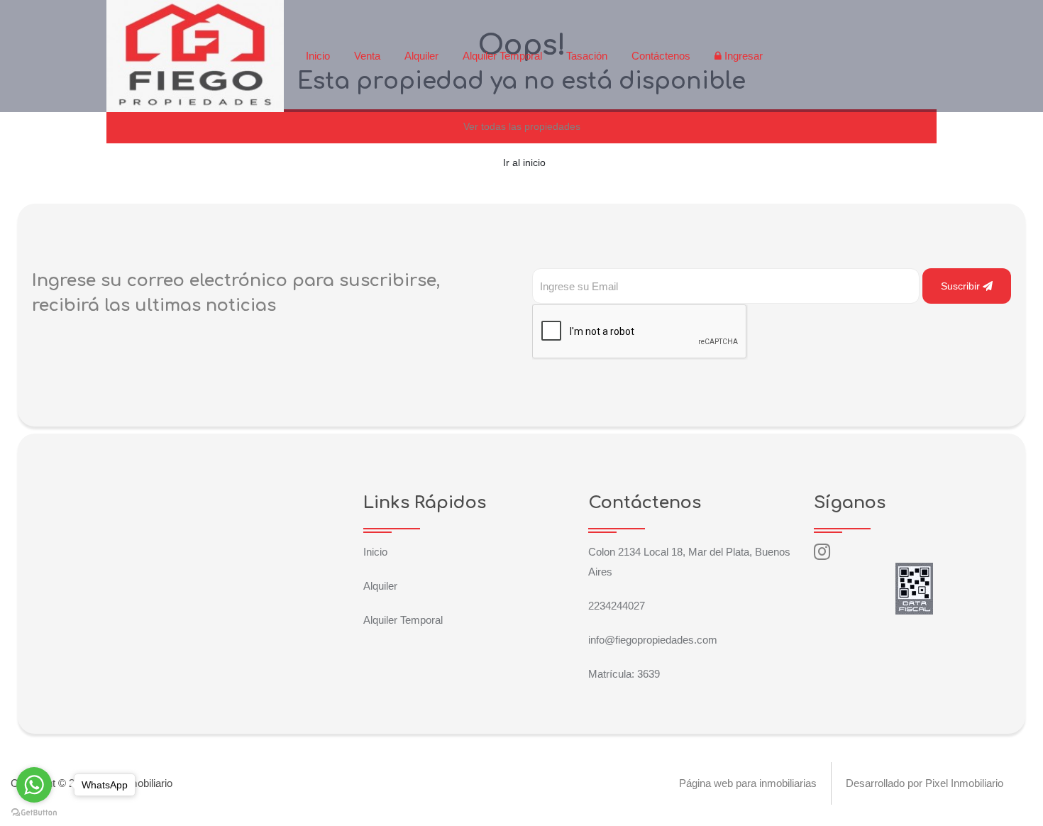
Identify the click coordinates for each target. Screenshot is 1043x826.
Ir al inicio (524, 162)
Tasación (586, 56)
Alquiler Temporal (502, 56)
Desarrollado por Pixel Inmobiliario (924, 783)
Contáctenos (660, 56)
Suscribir (962, 286)
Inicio (318, 56)
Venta (367, 56)
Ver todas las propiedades (521, 126)
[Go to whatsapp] (34, 785)
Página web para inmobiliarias (748, 783)
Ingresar (742, 56)
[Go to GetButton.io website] (34, 812)
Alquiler (421, 56)
